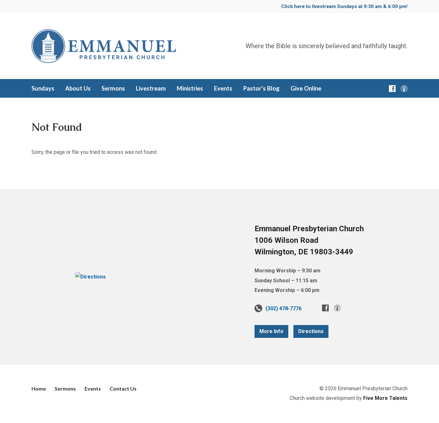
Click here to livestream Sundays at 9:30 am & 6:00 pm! (344, 6)
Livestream (151, 88)
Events (93, 388)
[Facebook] (392, 88)
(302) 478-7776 (283, 308)
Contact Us (123, 388)
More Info (271, 331)
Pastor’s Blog (261, 88)
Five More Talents (385, 398)
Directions (311, 331)
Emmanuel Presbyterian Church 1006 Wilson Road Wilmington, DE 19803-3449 (309, 240)
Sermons (113, 88)
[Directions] (90, 277)
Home (38, 388)
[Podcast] (404, 88)
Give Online (306, 88)
